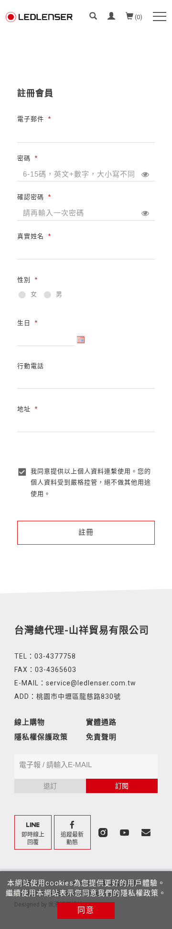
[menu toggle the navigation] (159, 17)
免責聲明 (101, 737)
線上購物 (29, 722)
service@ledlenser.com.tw (91, 683)
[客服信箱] (147, 832)
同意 (86, 910)
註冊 (86, 532)
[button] (93, 17)
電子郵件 (30, 119)
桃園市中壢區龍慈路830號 (78, 696)
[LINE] (34, 832)
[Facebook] (74, 832)
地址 (24, 408)
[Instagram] (104, 832)
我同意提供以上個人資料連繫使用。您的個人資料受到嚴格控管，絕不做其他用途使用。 (91, 482)
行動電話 (30, 365)
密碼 (24, 157)
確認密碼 (30, 197)
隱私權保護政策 (41, 737)
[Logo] (39, 16)
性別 (24, 279)
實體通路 (101, 722)
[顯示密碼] (145, 174)
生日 (24, 322)
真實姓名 (30, 235)
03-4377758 (55, 656)
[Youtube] (125, 832)
